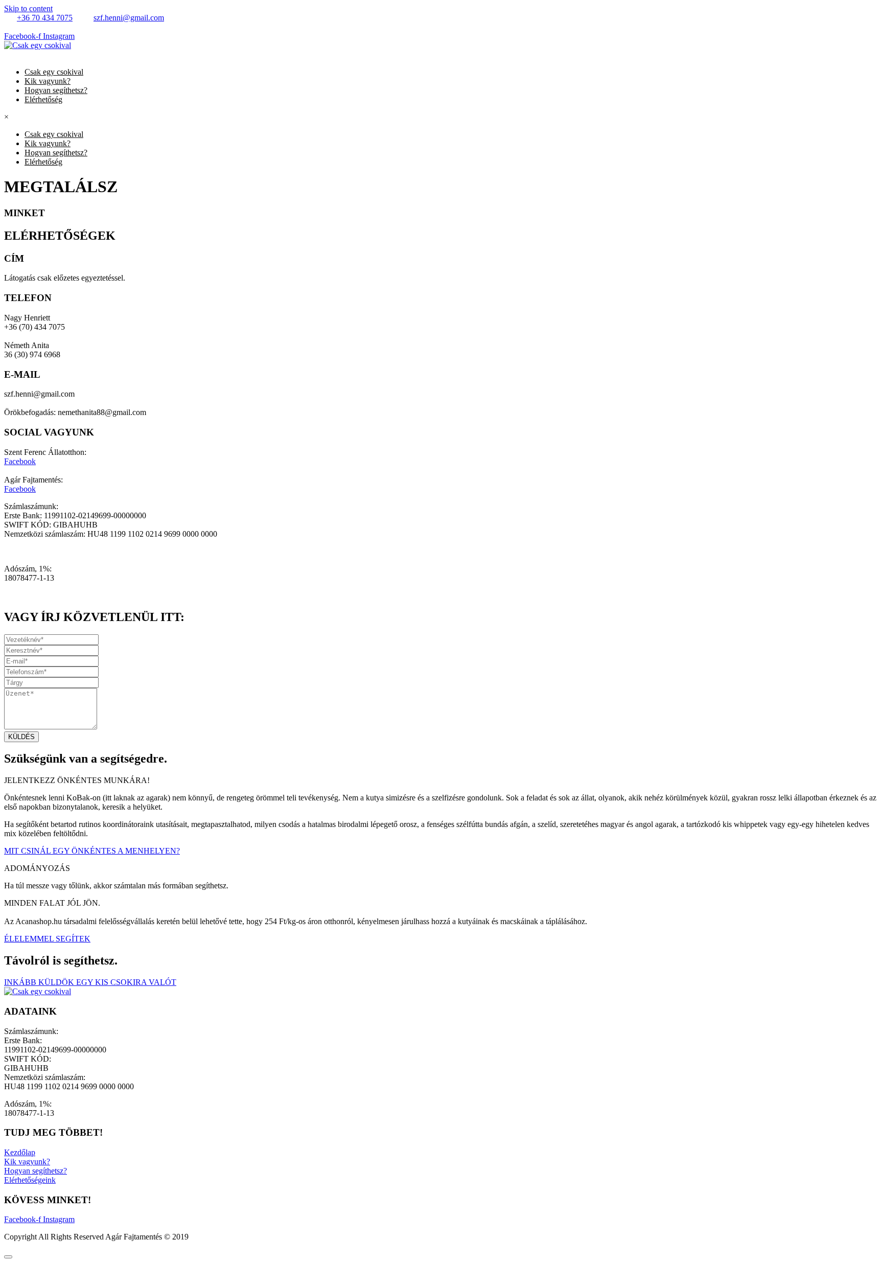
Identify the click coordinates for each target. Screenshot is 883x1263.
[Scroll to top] (8, 1256)
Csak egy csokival (54, 71)
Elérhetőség (43, 99)
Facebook (20, 461)
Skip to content (28, 8)
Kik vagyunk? (48, 81)
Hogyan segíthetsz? (56, 90)
